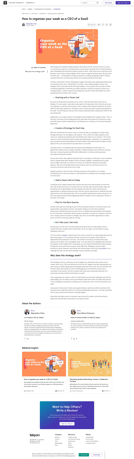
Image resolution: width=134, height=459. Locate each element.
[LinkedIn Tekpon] (27, 338)
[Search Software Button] (97, 2)
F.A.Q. (56, 441)
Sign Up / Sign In (123, 3)
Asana (65, 235)
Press (56, 445)
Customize (96, 455)
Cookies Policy (90, 437)
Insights (30, 9)
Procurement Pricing (74, 439)
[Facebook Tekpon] (76, 338)
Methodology (58, 443)
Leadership (42, 13)
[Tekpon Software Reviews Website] (5, 2)
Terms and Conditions (92, 441)
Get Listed (108, 3)
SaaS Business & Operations (43, 9)
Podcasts (70, 447)
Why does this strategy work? (35, 71)
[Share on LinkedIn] (98, 24)
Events (70, 445)
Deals (69, 443)
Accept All (84, 455)
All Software (71, 441)
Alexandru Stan (31, 24)
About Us (57, 437)
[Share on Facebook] (102, 24)
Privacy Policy (89, 439)
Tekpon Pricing (72, 437)
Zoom (104, 248)
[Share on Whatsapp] (110, 24)
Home (24, 9)
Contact (57, 439)
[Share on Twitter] (106, 24)
